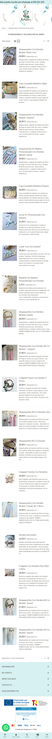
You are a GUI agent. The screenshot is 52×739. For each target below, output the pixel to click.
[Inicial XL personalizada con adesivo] (9, 221)
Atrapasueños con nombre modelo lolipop (31, 313)
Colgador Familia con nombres (33, 472)
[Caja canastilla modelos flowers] (9, 192)
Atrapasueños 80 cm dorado (32, 441)
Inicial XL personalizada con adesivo (32, 216)
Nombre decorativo (27, 535)
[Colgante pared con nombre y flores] (9, 384)
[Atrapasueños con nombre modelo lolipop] (9, 318)
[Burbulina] (26, 15)
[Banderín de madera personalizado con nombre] (9, 284)
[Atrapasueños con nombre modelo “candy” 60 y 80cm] (9, 510)
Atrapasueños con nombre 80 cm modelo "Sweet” (34, 601)
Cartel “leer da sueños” (30, 247)
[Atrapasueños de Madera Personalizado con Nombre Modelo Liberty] (9, 155)
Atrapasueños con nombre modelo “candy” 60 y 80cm (31, 504)
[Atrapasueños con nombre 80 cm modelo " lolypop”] (9, 353)
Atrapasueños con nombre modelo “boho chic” (31, 51)
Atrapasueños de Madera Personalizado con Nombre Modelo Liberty (31, 152)
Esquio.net (27, 729)
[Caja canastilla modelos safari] (9, 90)
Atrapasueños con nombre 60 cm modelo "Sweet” (34, 631)
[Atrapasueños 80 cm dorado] (9, 447)
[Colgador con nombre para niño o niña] (9, 572)
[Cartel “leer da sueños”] (9, 253)
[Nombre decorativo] (9, 541)
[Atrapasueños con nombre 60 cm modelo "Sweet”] (9, 636)
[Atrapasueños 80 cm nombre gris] (9, 419)
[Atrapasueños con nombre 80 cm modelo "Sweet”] (9, 607)
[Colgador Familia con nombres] (9, 478)
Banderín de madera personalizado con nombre (31, 279)
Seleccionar (6, 41)
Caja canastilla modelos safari (33, 84)
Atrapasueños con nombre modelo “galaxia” (31, 116)
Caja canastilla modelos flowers (34, 186)
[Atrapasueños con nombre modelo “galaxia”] (9, 121)
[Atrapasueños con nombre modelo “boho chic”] (9, 56)
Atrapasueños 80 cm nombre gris (34, 412)
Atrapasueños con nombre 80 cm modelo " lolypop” (34, 347)
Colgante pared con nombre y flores (33, 379)
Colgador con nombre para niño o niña (34, 567)
